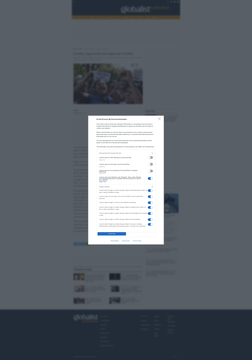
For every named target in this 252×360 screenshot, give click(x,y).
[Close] (160, 119)
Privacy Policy (137, 241)
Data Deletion (115, 241)
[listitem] (126, 153)
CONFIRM (111, 234)
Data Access (126, 241)
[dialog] (126, 180)
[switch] (150, 157)
